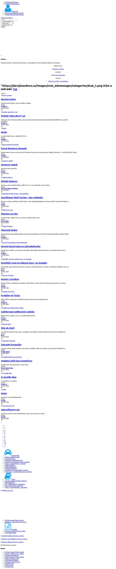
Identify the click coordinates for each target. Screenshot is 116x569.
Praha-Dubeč (5, 352)
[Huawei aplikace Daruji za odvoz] (12, 542)
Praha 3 (3, 155)
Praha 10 (4, 302)
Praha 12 (4, 384)
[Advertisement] (58, 41)
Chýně (3, 205)
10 (5, 443)
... (4, 435)
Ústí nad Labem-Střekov (9, 188)
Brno (2, 270)
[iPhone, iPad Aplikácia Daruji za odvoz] (14, 539)
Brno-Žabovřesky (7, 368)
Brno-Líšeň (5, 221)
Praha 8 (3, 139)
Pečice (3, 172)
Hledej (3, 26)
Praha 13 (4, 106)
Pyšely (3, 286)
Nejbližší (3, 93)
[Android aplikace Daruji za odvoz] (12, 536)
